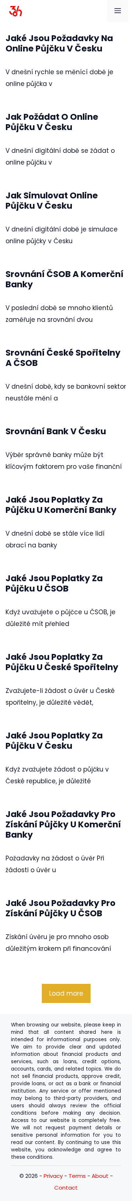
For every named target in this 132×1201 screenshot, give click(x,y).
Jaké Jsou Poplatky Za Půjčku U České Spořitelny (62, 662)
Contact (66, 1187)
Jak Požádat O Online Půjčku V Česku (52, 122)
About (100, 1176)
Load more (66, 993)
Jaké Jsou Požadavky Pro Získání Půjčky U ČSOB (60, 908)
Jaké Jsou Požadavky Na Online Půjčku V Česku (59, 43)
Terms (77, 1176)
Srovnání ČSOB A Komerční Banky (65, 279)
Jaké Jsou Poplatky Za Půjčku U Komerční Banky (61, 505)
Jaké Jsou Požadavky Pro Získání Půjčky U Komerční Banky (63, 824)
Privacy (53, 1176)
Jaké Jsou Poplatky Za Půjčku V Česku (54, 741)
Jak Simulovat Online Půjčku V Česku (52, 201)
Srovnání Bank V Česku (56, 431)
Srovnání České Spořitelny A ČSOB (63, 358)
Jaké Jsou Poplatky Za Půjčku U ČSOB (54, 583)
